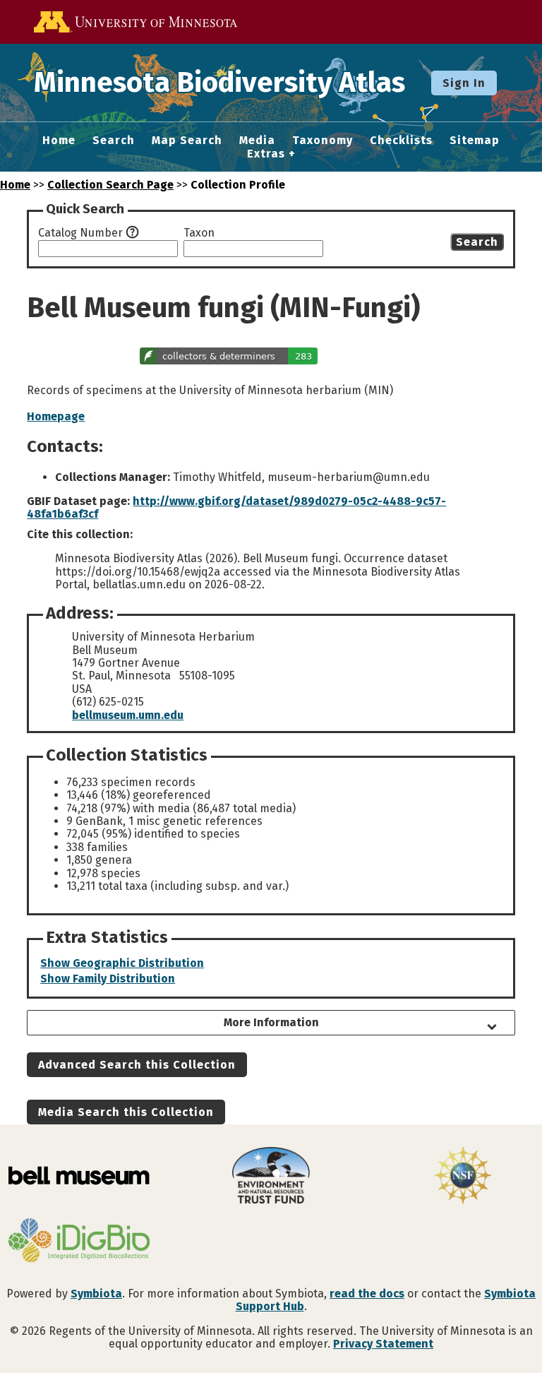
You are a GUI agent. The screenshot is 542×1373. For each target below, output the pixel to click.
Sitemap (475, 140)
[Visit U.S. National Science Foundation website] (463, 1176)
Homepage (56, 416)
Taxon (199, 233)
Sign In (464, 83)
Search (113, 140)
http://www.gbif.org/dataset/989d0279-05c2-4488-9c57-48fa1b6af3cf (236, 507)
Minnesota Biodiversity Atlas (219, 83)
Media (257, 140)
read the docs (367, 1293)
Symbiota (96, 1293)
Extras (266, 154)
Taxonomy (322, 140)
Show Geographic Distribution (122, 963)
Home (59, 140)
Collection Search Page (110, 184)
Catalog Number (80, 233)
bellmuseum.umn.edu (127, 715)
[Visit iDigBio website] (79, 1241)
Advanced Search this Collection (137, 1064)
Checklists (401, 140)
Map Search (187, 140)
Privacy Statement (383, 1343)
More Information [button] (271, 1022)
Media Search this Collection (126, 1112)
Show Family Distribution (107, 978)
